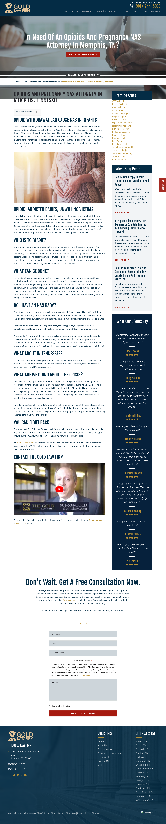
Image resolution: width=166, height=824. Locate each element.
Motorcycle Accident (121, 125)
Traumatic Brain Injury (122, 153)
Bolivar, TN (141, 745)
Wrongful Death (119, 159)
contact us (21, 523)
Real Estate (117, 141)
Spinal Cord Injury (120, 150)
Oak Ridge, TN (143, 788)
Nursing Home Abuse (122, 128)
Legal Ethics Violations (122, 122)
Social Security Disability (123, 147)
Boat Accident (118, 107)
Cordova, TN (142, 753)
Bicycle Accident (119, 104)
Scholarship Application (109, 753)
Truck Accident (119, 156)
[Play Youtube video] (59, 489)
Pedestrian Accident (121, 131)
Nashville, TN (142, 784)
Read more (121, 212)
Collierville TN (142, 757)
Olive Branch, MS (144, 792)
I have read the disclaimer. (61, 706)
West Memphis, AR (145, 800)
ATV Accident (118, 101)
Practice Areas (88, 11)
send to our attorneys (83, 713)
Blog (145, 11)
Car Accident (118, 110)
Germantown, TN (144, 768)
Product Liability (119, 138)
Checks (125, 11)
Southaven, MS (143, 796)
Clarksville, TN (142, 749)
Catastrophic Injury (121, 113)
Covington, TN (143, 761)
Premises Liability (120, 134)
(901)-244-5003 (147, 6)
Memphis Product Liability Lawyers (45, 81)
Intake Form (155, 11)
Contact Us (135, 11)
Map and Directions (66, 813)
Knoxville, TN (142, 776)
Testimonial (114, 11)
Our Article (101, 11)
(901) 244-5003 (69, 600)
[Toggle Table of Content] (36, 112)
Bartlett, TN (141, 741)
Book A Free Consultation (83, 54)
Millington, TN (142, 780)
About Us (75, 11)
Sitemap (96, 813)
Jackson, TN (142, 772)
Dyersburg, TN (143, 764)
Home (66, 11)
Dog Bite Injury (119, 116)
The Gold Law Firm (21, 81)
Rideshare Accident (121, 144)
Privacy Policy (84, 675)
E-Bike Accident (119, 119)
